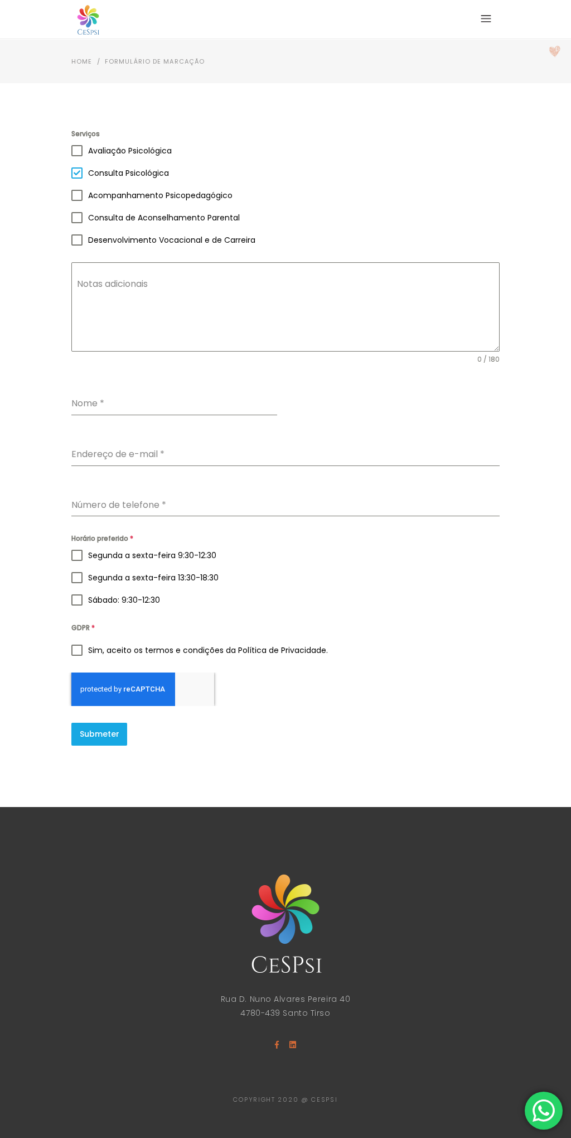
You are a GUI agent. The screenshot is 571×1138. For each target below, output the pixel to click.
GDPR (83, 627)
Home (81, 61)
